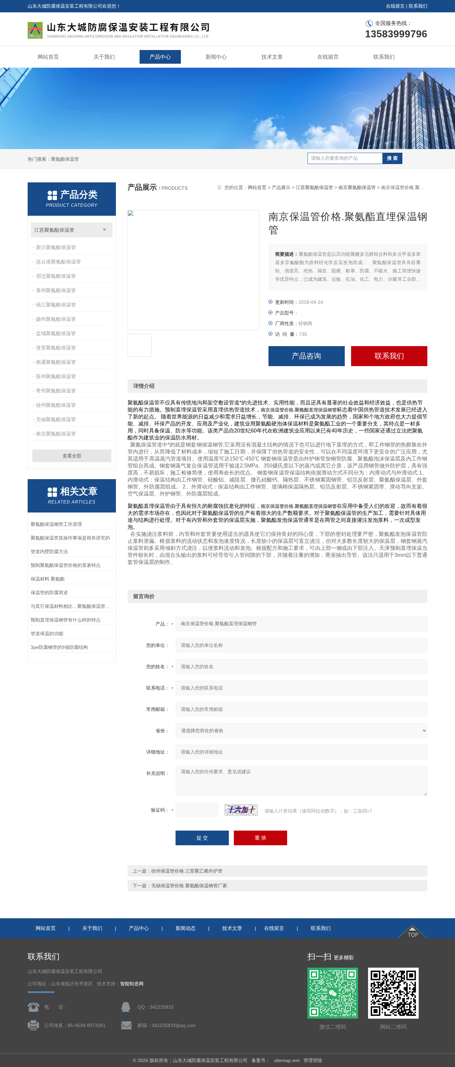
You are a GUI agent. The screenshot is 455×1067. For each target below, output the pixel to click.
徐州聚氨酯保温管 (56, 405)
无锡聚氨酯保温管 (56, 419)
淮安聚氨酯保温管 (56, 347)
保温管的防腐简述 (49, 592)
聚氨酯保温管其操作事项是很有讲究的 (70, 538)
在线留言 (395, 6)
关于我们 (104, 57)
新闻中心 (216, 57)
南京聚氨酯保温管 (56, 433)
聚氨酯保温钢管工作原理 (56, 524)
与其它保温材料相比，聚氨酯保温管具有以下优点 (72, 606)
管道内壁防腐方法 (49, 551)
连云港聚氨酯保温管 (58, 261)
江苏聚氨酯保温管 (54, 230)
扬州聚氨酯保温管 (56, 319)
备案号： (260, 1060)
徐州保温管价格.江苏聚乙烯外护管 (187, 871)
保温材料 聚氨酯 (48, 579)
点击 (104, 229)
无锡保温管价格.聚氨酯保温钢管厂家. (189, 885)
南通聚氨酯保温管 (56, 362)
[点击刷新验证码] (241, 810)
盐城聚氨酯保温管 (56, 333)
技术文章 (272, 57)
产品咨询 (306, 356)
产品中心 (160, 57)
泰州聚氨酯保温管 (56, 290)
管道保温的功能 (47, 633)
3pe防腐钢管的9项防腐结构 (59, 647)
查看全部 (72, 455)
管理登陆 (312, 1060)
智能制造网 (132, 983)
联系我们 (418, 6)
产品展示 (281, 187)
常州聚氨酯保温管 (56, 390)
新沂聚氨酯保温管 (56, 247)
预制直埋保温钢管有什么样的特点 (66, 620)
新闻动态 (186, 928)
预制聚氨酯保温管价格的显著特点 (66, 565)
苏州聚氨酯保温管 (56, 376)
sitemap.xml (286, 1060)
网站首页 (48, 57)
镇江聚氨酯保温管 (56, 304)
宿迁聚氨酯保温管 (56, 276)
